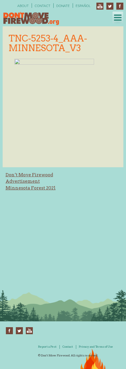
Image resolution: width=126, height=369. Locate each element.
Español (83, 6)
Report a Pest (47, 346)
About (23, 6)
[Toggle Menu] (118, 17)
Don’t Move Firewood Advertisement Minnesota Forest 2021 (31, 181)
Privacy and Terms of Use (96, 346)
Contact (42, 6)
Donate (63, 6)
